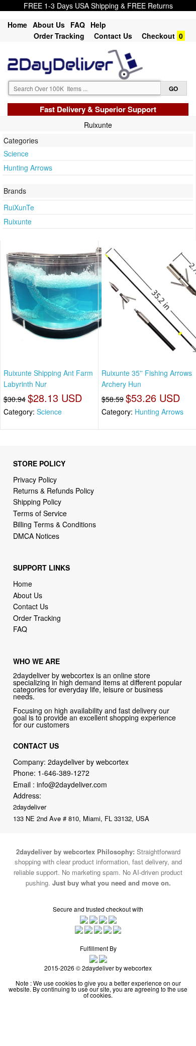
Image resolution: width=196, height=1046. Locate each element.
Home (17, 25)
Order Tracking (59, 36)
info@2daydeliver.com (72, 784)
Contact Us (113, 36)
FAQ (77, 25)
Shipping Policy (38, 502)
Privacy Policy (35, 479)
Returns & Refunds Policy (53, 491)
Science (16, 153)
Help (98, 25)
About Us (49, 25)
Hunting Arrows (28, 168)
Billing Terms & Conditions (54, 524)
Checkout (158, 36)
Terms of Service (40, 513)
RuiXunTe (19, 207)
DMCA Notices (36, 536)
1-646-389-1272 (63, 773)
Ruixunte (18, 221)
